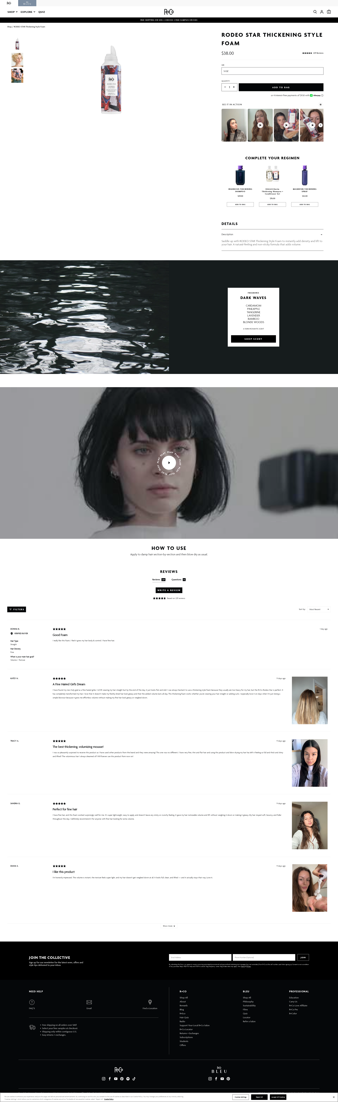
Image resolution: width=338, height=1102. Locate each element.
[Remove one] (224, 87)
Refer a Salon (249, 1021)
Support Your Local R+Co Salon (195, 1025)
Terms (243, 966)
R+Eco (182, 1013)
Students (184, 1041)
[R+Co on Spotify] (128, 1078)
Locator (246, 1017)
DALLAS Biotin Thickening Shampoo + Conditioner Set (272, 191)
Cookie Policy (109, 1099)
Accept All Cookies (278, 1097)
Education (294, 997)
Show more (167, 926)
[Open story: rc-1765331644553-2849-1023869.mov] (312, 125)
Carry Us (293, 1001)
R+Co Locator (186, 1029)
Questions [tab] (178, 579)
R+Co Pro (293, 1009)
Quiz (245, 1013)
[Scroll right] (320, 125)
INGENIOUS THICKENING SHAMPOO (240, 190)
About (183, 1001)
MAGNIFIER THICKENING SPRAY (305, 190)
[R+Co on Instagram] (103, 1078)
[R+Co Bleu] (27, 3)
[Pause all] (320, 104)
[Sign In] (321, 11)
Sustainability (249, 1005)
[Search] (315, 11)
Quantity (226, 81)
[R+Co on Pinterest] (122, 1078)
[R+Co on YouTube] (116, 1078)
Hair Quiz (184, 1017)
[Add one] (235, 87)
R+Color (293, 1013)
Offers (183, 1045)
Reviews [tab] (158, 579)
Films (245, 1009)
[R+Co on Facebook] (109, 1078)
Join (303, 957)
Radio (182, 1021)
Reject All (259, 1097)
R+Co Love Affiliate (298, 1005)
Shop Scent (253, 339)
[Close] (334, 1097)
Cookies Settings (241, 1097)
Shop (9, 26)
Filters (18, 609)
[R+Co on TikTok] (134, 1078)
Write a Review (169, 590)
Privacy (249, 966)
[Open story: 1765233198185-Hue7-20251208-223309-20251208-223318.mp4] (286, 125)
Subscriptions (186, 1037)
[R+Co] (9, 3)
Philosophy (248, 1001)
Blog (182, 1009)
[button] (12, 11)
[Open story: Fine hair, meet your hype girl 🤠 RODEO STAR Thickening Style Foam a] (234, 125)
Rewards (184, 1005)
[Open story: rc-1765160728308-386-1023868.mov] (260, 125)
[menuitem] (195, 997)
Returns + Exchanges (189, 1033)
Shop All (184, 997)
